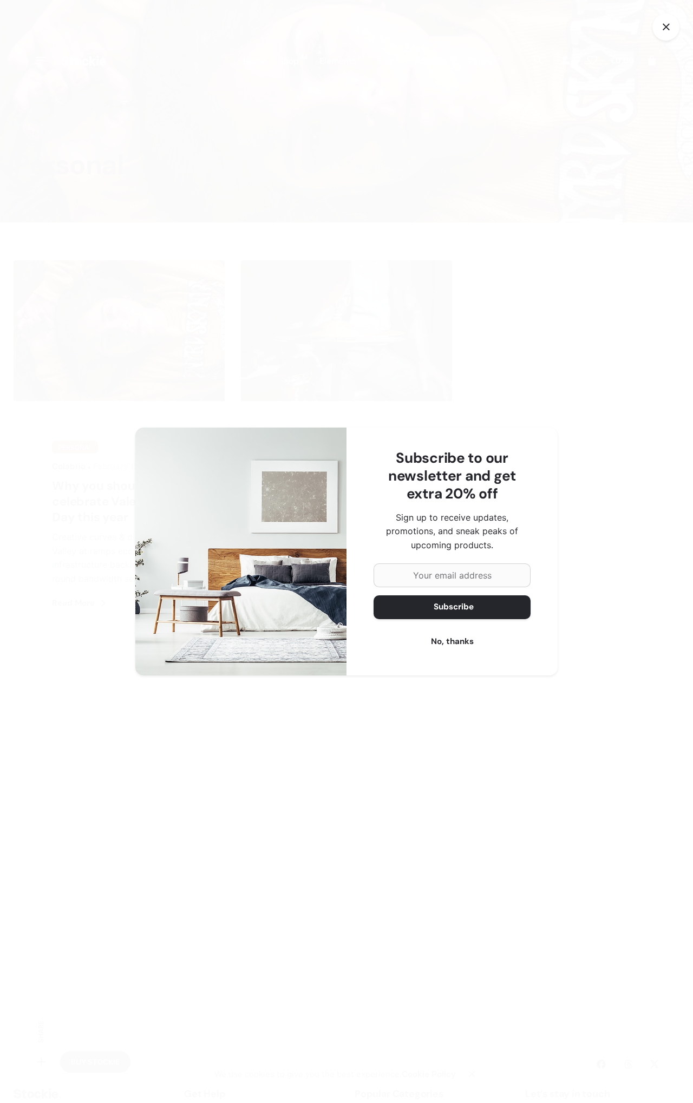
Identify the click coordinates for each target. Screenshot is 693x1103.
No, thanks (452, 641)
